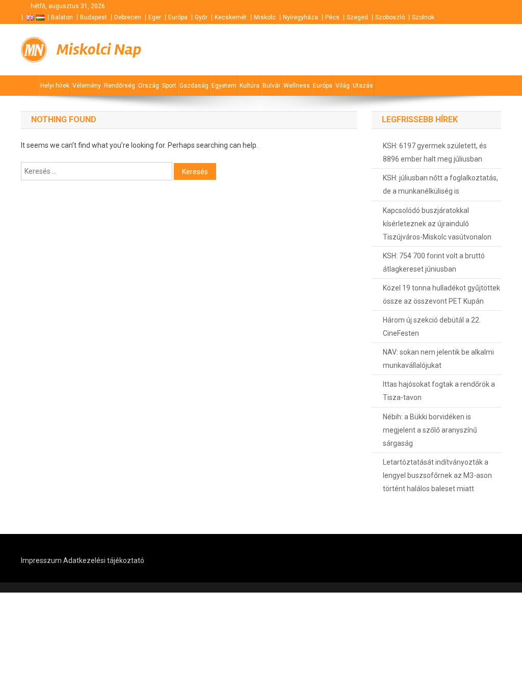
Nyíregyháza (300, 17)
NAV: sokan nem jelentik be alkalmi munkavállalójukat (438, 358)
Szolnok (423, 17)
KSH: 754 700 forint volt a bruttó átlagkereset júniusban (434, 262)
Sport (169, 85)
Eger (154, 17)
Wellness (296, 85)
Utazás (363, 85)
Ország (148, 85)
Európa (178, 17)
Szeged (357, 17)
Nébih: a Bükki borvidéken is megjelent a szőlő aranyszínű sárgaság (430, 430)
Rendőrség (119, 85)
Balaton (62, 17)
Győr (201, 17)
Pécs (332, 17)
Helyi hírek (54, 85)
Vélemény (86, 85)
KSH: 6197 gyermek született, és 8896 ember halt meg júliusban (435, 152)
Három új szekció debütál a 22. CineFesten (432, 326)
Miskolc (265, 17)
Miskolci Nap (99, 49)
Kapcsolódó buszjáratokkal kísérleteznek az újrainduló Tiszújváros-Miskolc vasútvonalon (437, 223)
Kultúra (249, 85)
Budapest (93, 17)
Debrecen (127, 17)
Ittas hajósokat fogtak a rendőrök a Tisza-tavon (439, 390)
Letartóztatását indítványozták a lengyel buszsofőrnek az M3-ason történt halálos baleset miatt (437, 475)
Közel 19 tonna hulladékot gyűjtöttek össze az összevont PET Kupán (441, 294)
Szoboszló (390, 17)
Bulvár (271, 85)
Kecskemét (231, 17)
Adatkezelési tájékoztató (103, 560)
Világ (342, 85)
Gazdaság (193, 85)
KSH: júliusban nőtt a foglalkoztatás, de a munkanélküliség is (440, 184)
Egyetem (224, 85)
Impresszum (41, 560)
